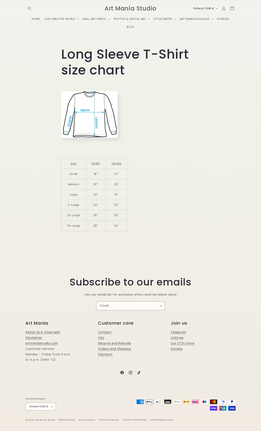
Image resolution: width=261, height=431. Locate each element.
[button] (29, 8)
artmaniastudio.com (41, 343)
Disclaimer (33, 338)
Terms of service (109, 419)
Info (101, 338)
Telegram (178, 332)
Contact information (134, 419)
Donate (177, 349)
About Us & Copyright (42, 332)
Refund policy (67, 419)
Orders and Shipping (114, 349)
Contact (104, 332)
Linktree (177, 338)
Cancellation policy (161, 419)
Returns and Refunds (114, 343)
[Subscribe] (160, 305)
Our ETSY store (182, 343)
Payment (105, 354)
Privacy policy (87, 419)
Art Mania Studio (45, 419)
